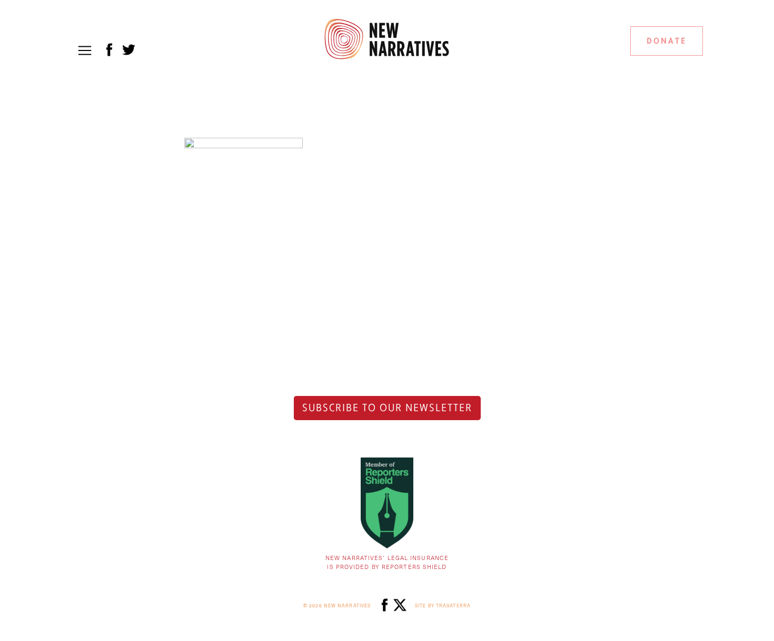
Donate (667, 41)
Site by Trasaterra (443, 605)
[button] (84, 50)
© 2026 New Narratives (337, 605)
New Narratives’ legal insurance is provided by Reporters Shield (387, 562)
